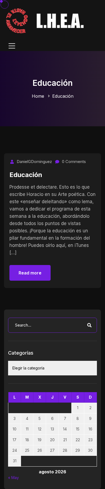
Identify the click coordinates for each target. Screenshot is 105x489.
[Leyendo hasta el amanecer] (46, 20)
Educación (63, 96)
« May (13, 477)
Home (38, 96)
